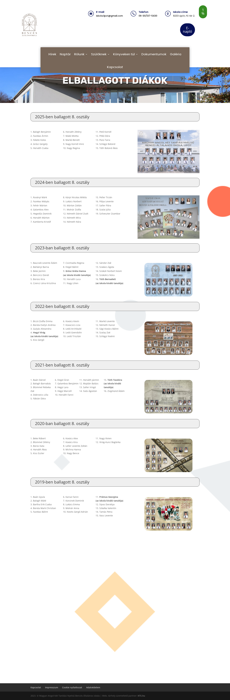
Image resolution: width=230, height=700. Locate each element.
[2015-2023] (168, 279)
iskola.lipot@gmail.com (109, 15)
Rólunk (79, 54)
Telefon (143, 12)
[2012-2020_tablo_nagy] (168, 455)
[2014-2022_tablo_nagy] (168, 338)
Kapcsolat (115, 67)
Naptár (65, 54)
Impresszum (51, 687)
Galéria (175, 54)
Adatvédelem (93, 687)
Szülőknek (99, 54)
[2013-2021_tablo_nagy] (168, 397)
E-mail (100, 12)
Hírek (52, 54)
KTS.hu (141, 695)
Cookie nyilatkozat (72, 687)
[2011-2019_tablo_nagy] (168, 514)
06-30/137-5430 (148, 15)
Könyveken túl (124, 54)
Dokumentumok (153, 54)
